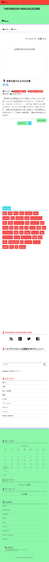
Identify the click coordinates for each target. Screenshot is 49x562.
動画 (4, 213)
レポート (28, 242)
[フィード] (11, 338)
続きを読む (41, 120)
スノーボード (7, 232)
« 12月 (4, 475)
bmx (11, 247)
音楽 (42, 232)
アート (32, 228)
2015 (10, 223)
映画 (38, 228)
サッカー (37, 242)
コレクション (26, 237)
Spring (5, 228)
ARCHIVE (5, 531)
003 (11, 228)
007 (31, 91)
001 (12, 218)
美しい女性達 (6, 391)
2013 (16, 213)
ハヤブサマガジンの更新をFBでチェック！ (24, 349)
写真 (10, 213)
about (4, 522)
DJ (22, 242)
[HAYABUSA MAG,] (21, 9)
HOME (4, 506)
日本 (21, 213)
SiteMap (5, 539)
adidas (27, 232)
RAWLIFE (5, 514)
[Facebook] (37, 338)
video (36, 213)
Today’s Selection (7, 535)
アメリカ (35, 232)
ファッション (19, 223)
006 (27, 223)
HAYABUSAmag (16, 94)
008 (44, 228)
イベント (5, 411)
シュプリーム (7, 237)
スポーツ (17, 91)
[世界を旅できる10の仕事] (24, 63)
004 (42, 223)
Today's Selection (7, 416)
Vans (4, 242)
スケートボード (36, 218)
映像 (34, 237)
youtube (22, 247)
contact (4, 526)
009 (26, 228)
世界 (41, 91)
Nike (4, 223)
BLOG (4, 518)
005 (16, 228)
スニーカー (34, 223)
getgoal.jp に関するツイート (11, 371)
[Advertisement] (20, 166)
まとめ (36, 91)
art (16, 247)
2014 (27, 218)
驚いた (23, 91)
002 (21, 228)
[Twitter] (28, 338)
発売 (40, 237)
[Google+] (20, 338)
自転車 (5, 247)
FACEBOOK (6, 510)
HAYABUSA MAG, (28, 557)
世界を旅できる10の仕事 (18, 81)
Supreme (29, 213)
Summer (6, 218)
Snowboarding (13, 242)
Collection (19, 218)
